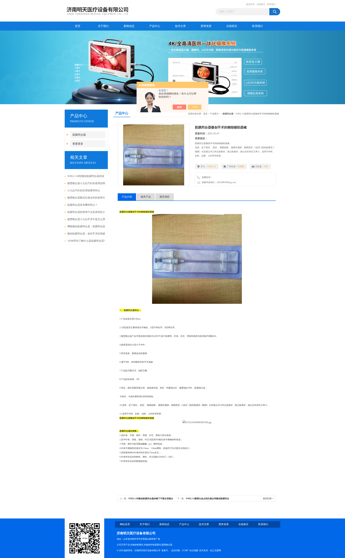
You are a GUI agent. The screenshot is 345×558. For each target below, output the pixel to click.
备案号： (166, 550)
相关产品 (146, 196)
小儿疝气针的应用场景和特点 (83, 190)
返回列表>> (268, 498)
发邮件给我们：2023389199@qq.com (218, 182)
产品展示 (214, 113)
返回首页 (250, 4)
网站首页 (125, 524)
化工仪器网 (215, 550)
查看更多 (77, 143)
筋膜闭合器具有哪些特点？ (82, 205)
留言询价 (165, 196)
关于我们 (103, 26)
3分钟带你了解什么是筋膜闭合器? (86, 240)
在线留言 (261, 4)
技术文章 (180, 26)
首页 (77, 26)
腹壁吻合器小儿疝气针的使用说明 (86, 183)
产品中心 (154, 26)
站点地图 (194, 550)
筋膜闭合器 (79, 134)
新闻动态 (129, 26)
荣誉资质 (206, 26)
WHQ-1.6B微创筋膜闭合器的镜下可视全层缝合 (150, 498)
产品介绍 (127, 196)
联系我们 (271, 4)
